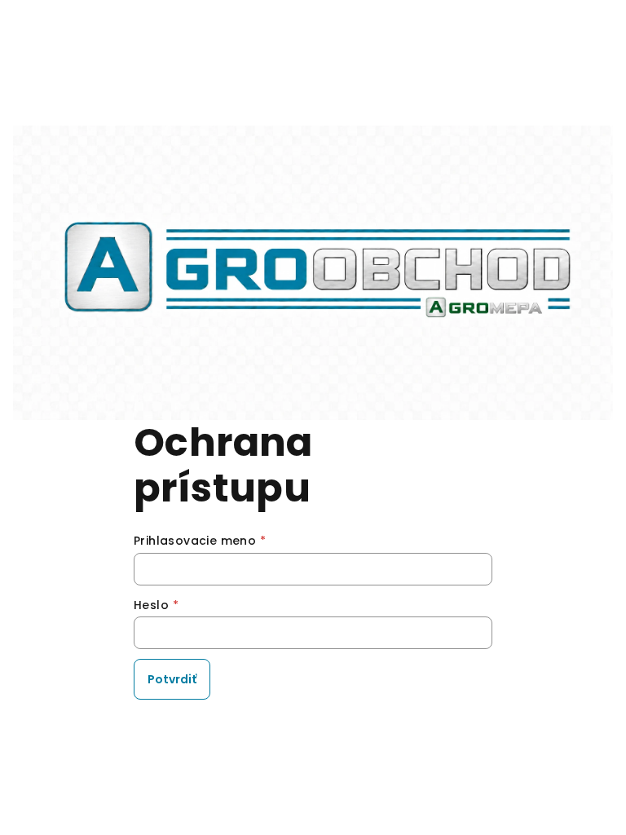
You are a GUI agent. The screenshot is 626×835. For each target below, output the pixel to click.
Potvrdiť (172, 679)
